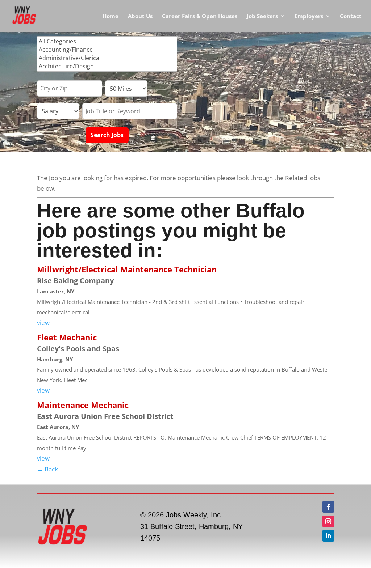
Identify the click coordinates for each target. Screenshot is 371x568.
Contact (351, 16)
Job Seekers (262, 16)
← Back (47, 469)
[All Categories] (107, 41)
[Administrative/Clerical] (107, 58)
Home (110, 16)
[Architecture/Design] (107, 66)
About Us (140, 16)
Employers (309, 16)
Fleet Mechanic (67, 337)
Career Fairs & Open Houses (199, 16)
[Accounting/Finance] (107, 50)
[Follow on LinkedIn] (328, 536)
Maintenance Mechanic (83, 404)
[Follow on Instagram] (328, 521)
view (43, 322)
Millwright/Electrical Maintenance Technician (127, 269)
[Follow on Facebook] (328, 507)
